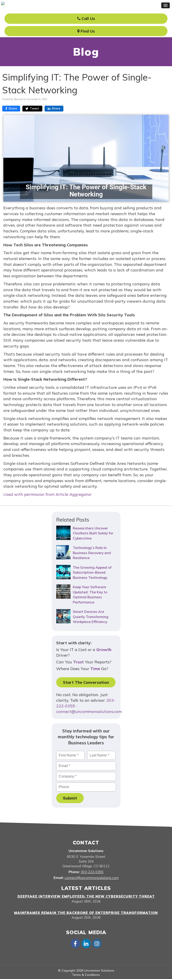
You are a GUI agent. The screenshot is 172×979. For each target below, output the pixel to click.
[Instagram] (96, 943)
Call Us (87, 18)
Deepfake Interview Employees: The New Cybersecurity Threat (86, 896)
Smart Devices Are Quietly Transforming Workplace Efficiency (90, 616)
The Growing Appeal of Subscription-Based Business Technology (92, 572)
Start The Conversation (86, 682)
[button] (165, 5)
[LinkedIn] (86, 943)
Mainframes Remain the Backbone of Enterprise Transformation (86, 913)
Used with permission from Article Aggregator (47, 494)
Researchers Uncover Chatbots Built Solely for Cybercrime (93, 533)
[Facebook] (75, 943)
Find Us (87, 31)
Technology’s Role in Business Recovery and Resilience (92, 552)
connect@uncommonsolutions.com (89, 711)
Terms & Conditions (86, 975)
